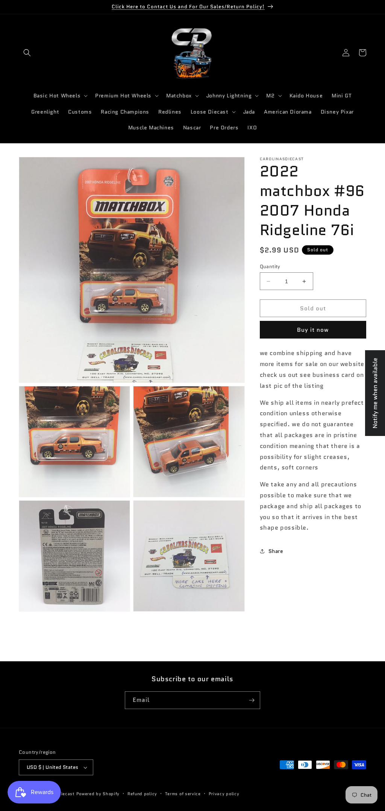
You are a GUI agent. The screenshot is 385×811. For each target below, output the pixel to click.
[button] (27, 52)
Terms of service (183, 794)
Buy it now (313, 330)
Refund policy (142, 794)
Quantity (270, 266)
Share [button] (275, 551)
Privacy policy (224, 794)
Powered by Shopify (98, 794)
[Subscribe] (251, 700)
